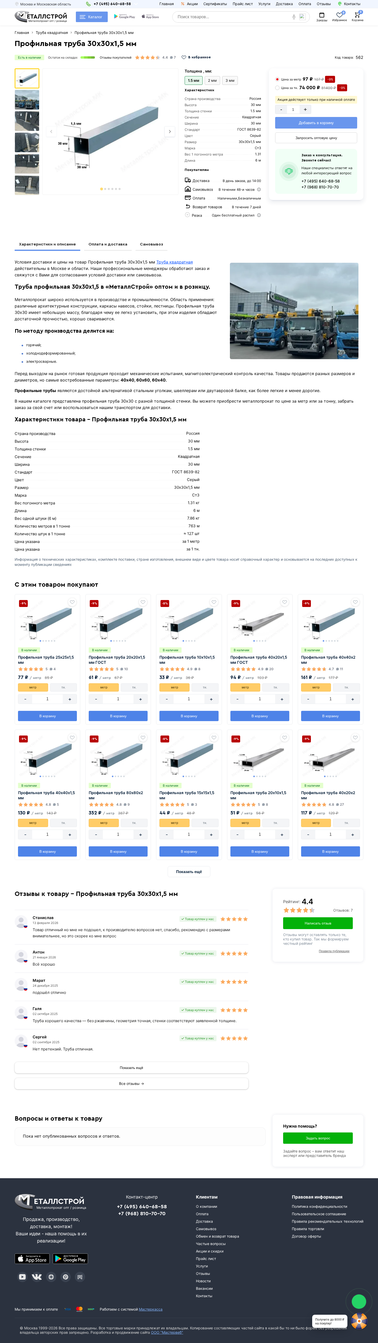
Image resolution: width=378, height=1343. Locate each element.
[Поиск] (304, 17)
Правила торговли (308, 1229)
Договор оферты (306, 1236)
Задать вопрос (318, 1138)
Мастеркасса (151, 1309)
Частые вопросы (211, 1243)
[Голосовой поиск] (294, 17)
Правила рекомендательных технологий (327, 1221)
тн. (63, 687)
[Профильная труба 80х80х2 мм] (118, 756)
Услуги (264, 4)
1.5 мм (193, 80)
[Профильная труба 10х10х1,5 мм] (188, 620)
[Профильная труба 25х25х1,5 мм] (47, 620)
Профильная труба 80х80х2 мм (116, 795)
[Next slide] (170, 131)
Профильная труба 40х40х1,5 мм (46, 795)
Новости (203, 1281)
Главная (166, 4)
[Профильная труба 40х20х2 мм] (330, 756)
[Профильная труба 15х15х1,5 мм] (188, 756)
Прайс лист (243, 4)
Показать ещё (189, 871)
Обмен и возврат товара (217, 1236)
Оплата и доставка (107, 244)
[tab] (101, 188)
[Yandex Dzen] (51, 1277)
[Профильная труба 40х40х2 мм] (330, 620)
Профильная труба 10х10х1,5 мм (187, 660)
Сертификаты (215, 4)
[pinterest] (65, 1277)
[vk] (37, 1277)
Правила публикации (334, 951)
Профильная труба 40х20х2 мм (328, 795)
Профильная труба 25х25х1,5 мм (46, 660)
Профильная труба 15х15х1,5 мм (186, 795)
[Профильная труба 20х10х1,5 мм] (259, 756)
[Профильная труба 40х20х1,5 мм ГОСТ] (259, 620)
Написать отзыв (318, 923)
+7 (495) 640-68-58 (320, 181)
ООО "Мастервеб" (167, 1332)
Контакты (204, 1296)
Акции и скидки (209, 1251)
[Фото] (110, 132)
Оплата (305, 4)
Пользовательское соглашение (319, 1214)
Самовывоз (151, 244)
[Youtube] (22, 1277)
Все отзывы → (131, 1083)
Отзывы (324, 4)
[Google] (125, 17)
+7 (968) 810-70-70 (320, 187)
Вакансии (204, 1288)
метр (33, 687)
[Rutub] (80, 1277)
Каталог (95, 17)
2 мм (212, 80)
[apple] (151, 17)
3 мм (230, 80)
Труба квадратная (174, 262)
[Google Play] (70, 1258)
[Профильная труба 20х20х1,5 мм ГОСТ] (118, 620)
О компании (206, 1206)
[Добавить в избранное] (72, 602)
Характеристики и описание (47, 244)
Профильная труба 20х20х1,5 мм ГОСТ (117, 660)
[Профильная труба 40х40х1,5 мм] (47, 756)
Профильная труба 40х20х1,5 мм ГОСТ (258, 660)
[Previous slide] (51, 131)
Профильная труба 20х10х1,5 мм (258, 795)
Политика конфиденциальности (319, 1206)
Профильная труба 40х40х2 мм (328, 660)
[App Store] (32, 1258)
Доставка (284, 4)
